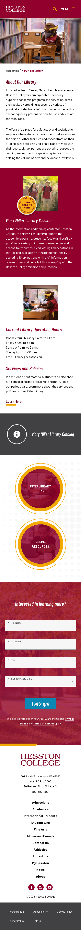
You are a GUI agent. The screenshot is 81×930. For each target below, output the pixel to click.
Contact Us (40, 843)
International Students (40, 816)
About (40, 876)
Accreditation (16, 911)
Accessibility (40, 911)
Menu (65, 9)
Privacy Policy (16, 920)
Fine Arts (40, 829)
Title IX (37, 920)
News (40, 869)
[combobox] (40, 683)
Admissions (40, 802)
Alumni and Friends (40, 836)
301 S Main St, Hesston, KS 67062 (41, 776)
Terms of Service (43, 723)
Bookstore (41, 856)
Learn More (14, 401)
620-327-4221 (40, 791)
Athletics (40, 849)
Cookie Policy (64, 911)
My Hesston (40, 863)
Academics (12, 70)
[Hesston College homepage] (16, 9)
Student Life (40, 822)
